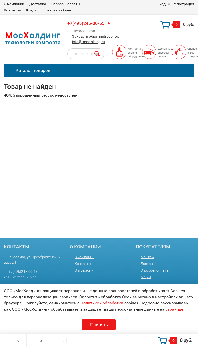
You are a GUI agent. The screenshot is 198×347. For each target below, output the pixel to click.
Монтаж (147, 257)
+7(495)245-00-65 (85, 23)
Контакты (12, 10)
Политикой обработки (101, 303)
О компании (14, 4)
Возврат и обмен (57, 10)
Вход (161, 4)
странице (174, 309)
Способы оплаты (65, 4)
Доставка (37, 4)
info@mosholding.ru (88, 42)
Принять (99, 324)
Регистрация (183, 4)
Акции (146, 277)
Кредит (32, 10)
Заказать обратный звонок (95, 36)
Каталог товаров (33, 70)
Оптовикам (84, 270)
